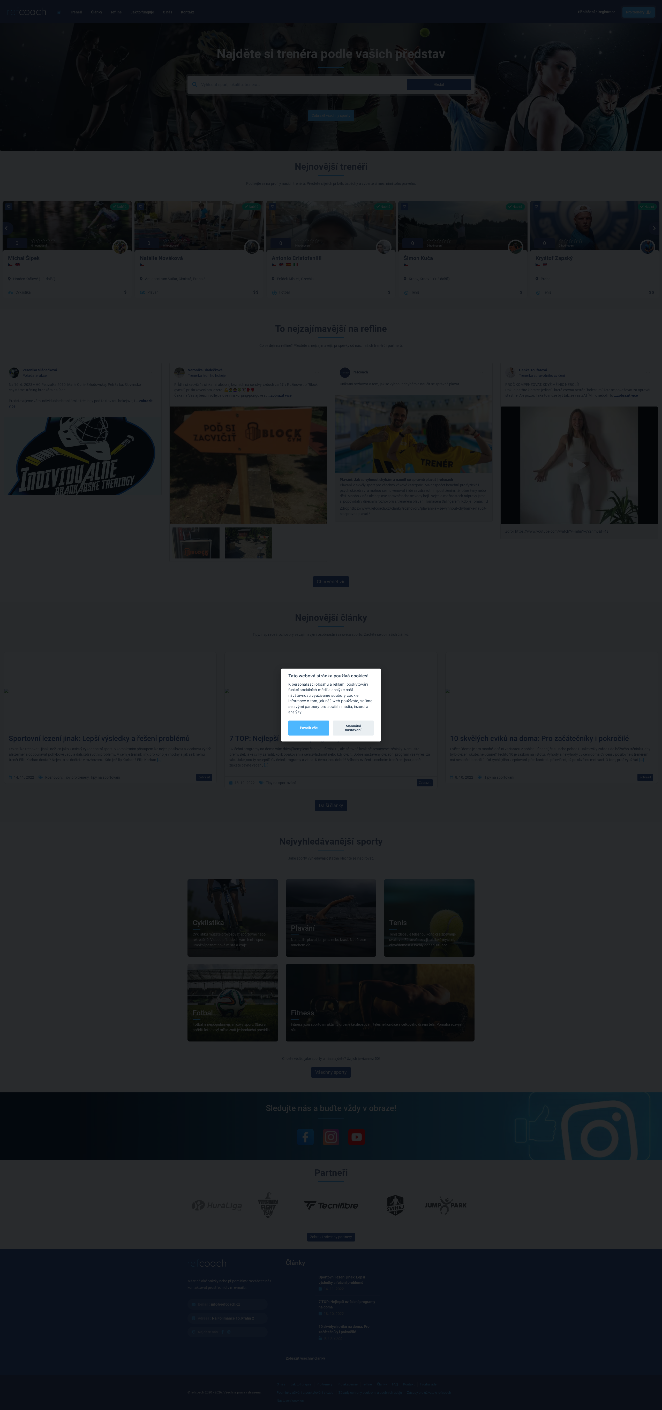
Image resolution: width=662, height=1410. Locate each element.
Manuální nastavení (353, 728)
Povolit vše (309, 728)
